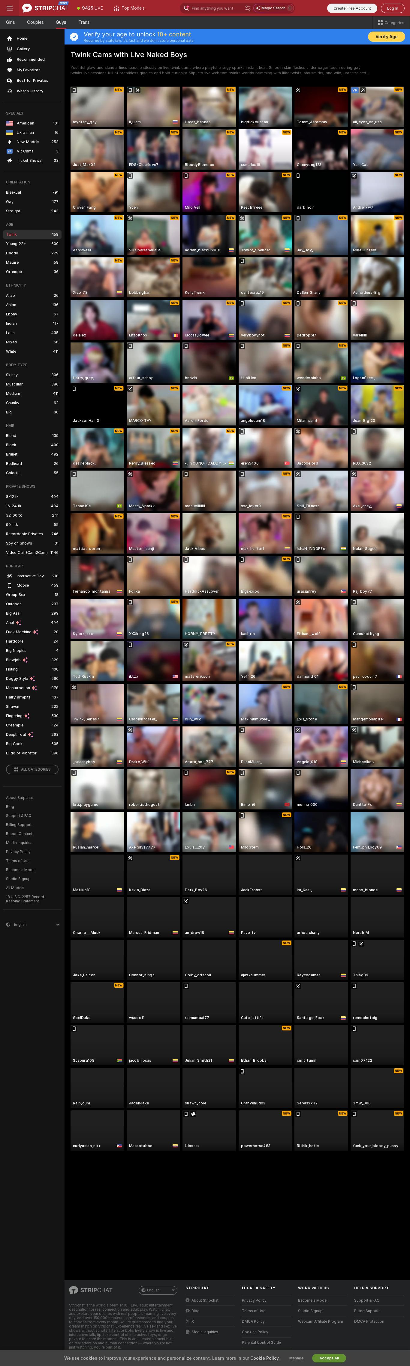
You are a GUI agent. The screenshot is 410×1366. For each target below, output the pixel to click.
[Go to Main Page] (45, 8)
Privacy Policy (18, 852)
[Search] (248, 8)
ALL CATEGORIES (36, 769)
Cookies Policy (255, 1332)
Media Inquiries (19, 843)
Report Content (19, 834)
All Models (15, 888)
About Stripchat (19, 798)
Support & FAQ (19, 816)
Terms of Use (17, 861)
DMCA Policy (253, 1321)
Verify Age (386, 36)
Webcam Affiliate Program (320, 1321)
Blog (10, 807)
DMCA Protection (369, 1321)
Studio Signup (18, 879)
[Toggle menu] (9, 8)
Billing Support (19, 825)
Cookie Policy (264, 1358)
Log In (392, 8)
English (153, 1290)
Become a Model (20, 870)
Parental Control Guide (261, 1342)
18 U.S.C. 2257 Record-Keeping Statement (26, 899)
